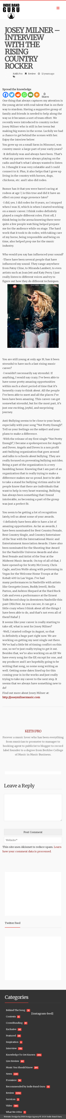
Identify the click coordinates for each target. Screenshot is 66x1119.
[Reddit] (18, 95)
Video (9, 1105)
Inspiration (12, 1042)
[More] (37, 95)
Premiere (11, 1080)
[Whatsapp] (24, 95)
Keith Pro (18, 73)
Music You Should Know (19, 1067)
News (9, 1073)
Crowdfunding (14, 1022)
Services (10, 1099)
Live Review (12, 1061)
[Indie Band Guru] (33, 10)
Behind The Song (15, 1010)
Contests (11, 1016)
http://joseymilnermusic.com (21, 697)
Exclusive (11, 1029)
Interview (11, 1048)
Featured (11, 1035)
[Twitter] (12, 95)
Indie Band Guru (54, 1116)
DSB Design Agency (30, 1116)
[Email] (30, 95)
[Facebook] (5, 95)
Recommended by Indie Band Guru (25, 1086)
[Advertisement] (25, 893)
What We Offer (14, 1112)
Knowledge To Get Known (20, 1054)
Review (32, 73)
